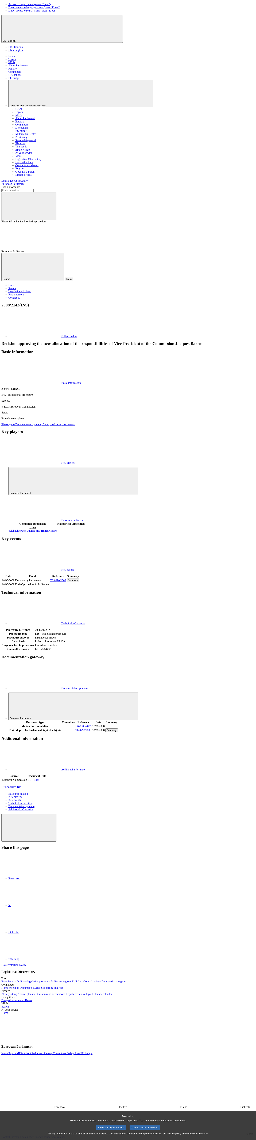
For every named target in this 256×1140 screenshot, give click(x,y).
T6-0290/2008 (58, 580)
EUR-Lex (33, 779)
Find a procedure (10, 186)
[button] (54, 1039)
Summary (73, 580)
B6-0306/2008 (83, 726)
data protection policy (150, 1133)
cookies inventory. (199, 1133)
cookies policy (174, 1133)
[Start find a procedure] (28, 206)
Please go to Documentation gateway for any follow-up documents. (38, 424)
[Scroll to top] (28, 828)
